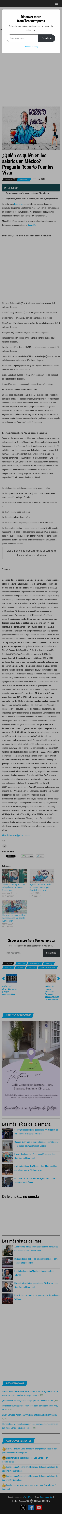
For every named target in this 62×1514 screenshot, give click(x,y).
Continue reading (31, 46)
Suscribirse (47, 38)
